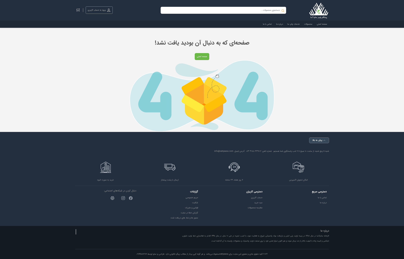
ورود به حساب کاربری (97, 10)
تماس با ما (322, 197)
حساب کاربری (256, 197)
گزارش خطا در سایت (189, 212)
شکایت (195, 202)
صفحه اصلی (202, 56)
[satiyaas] (319, 10)
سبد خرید (258, 202)
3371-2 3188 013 (253, 151)
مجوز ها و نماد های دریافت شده (184, 217)
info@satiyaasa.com (223, 151)
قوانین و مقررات (191, 207)
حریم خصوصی (192, 197)
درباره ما (323, 202)
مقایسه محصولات (255, 207)
